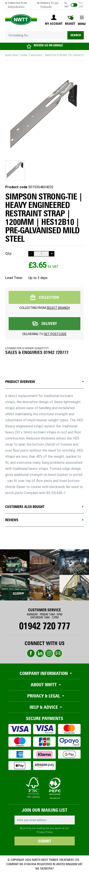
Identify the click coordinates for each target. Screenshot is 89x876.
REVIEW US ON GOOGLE (48, 45)
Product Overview (20, 382)
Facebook (31, 653)
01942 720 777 (44, 626)
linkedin (40, 653)
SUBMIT (44, 841)
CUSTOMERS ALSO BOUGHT (24, 507)
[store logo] (21, 19)
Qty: (8, 253)
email (58, 653)
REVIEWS (11, 520)
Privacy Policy (45, 832)
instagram (49, 653)
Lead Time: (14, 278)
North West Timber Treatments (23, 55)
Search (75, 35)
